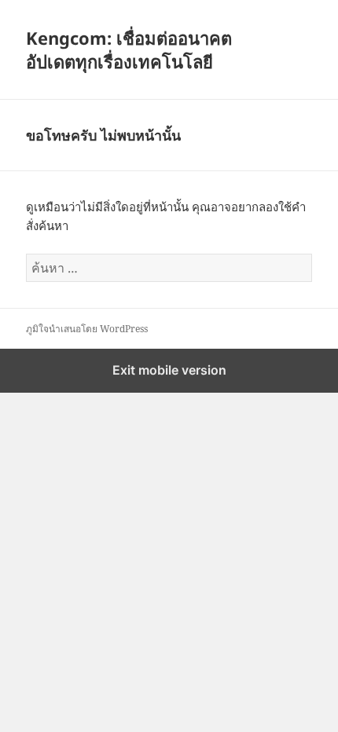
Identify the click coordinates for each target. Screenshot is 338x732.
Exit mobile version (169, 370)
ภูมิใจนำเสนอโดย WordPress (87, 328)
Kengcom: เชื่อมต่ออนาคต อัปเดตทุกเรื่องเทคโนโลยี (129, 49)
